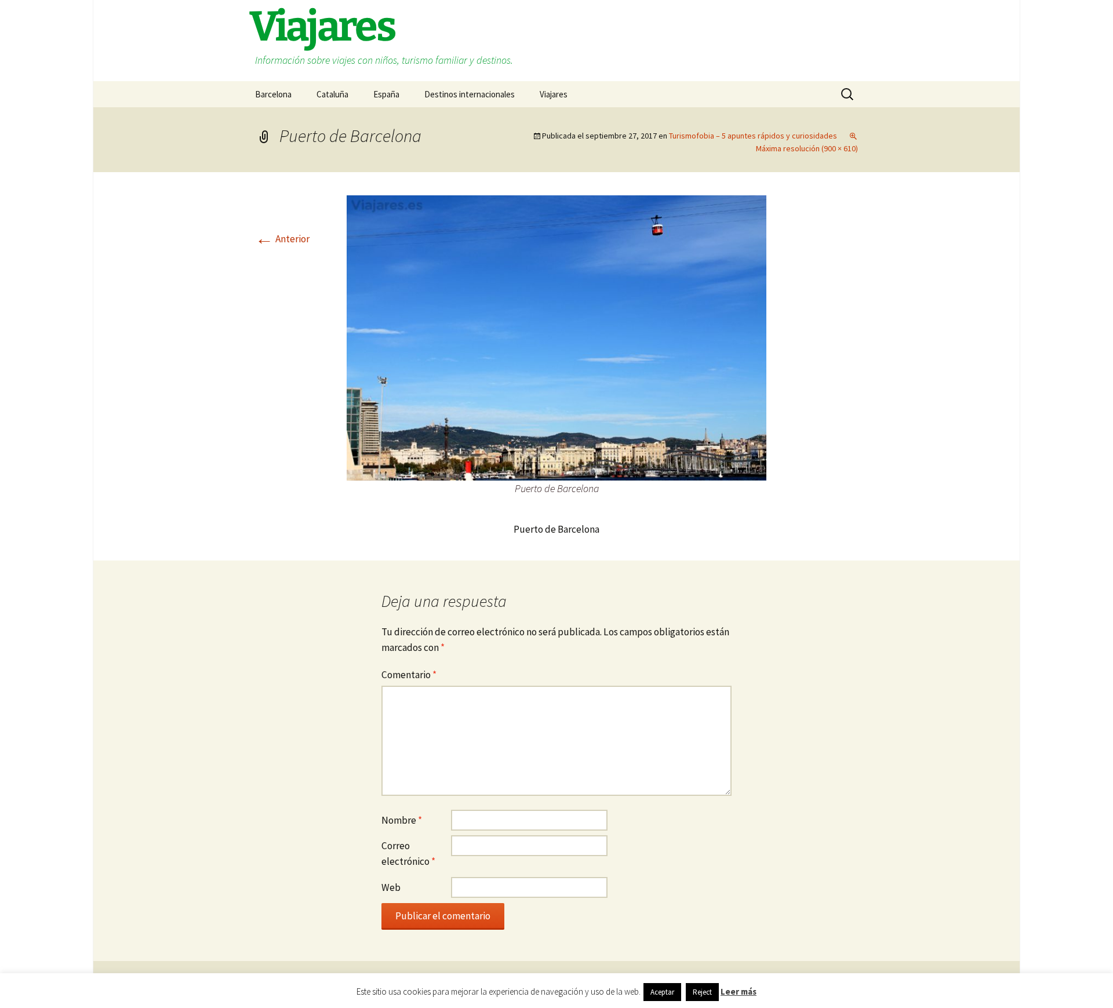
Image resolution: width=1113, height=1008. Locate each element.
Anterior (282, 238)
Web (391, 887)
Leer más (738, 991)
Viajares (554, 94)
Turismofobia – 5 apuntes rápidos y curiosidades (753, 135)
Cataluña (332, 94)
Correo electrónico (408, 853)
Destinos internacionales (469, 94)
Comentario (409, 674)
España (386, 94)
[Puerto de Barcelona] (556, 336)
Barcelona (273, 94)
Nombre (401, 820)
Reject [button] (702, 992)
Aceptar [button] (662, 992)
